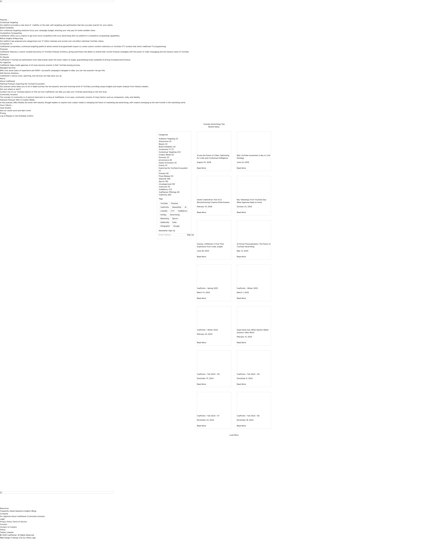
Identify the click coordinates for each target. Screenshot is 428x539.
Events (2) (163, 165)
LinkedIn (163, 211)
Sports (175, 218)
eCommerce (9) (165, 160)
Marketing (164, 218)
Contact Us (5, 527)
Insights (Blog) (30, 511)
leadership (164, 222)
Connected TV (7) (166, 149)
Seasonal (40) (164, 179)
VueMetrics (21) (165, 189)
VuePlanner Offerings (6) (169, 192)
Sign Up (190, 235)
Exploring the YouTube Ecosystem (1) (173, 169)
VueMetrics (182, 211)
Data (174, 222)
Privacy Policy (6, 522)
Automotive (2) (165, 141)
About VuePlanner (19, 516)
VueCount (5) (164, 187)
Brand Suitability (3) (167, 147)
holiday (163, 215)
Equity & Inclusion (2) (168, 163)
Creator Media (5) (166, 155)
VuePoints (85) (165, 195)
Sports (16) (163, 181)
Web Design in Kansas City (11, 538)
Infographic (165, 226)
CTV (172, 211)
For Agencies (5, 516)
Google (176, 226)
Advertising (175, 215)
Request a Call (12, 116)
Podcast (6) (164, 173)
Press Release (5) (166, 176)
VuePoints (164, 207)
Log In (3, 116)
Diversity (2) (164, 157)
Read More (201, 168)
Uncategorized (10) (167, 184)
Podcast (174, 203)
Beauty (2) (163, 144)
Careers (13, 527)
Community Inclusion (36, 516)
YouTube (164, 203)
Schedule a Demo (26, 116)
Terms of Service (19, 522)
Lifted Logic (31, 538)
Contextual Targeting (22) (170, 152)
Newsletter (176, 207)
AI (185, 207)
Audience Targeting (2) (168, 139)
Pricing (3, 113)
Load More (234, 435)
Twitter (3, 532)
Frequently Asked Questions (12, 511)
